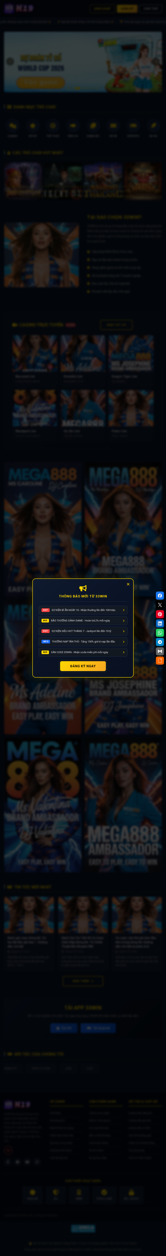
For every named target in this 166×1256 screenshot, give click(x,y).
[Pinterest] (160, 614)
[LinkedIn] (160, 623)
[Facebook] (160, 596)
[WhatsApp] (160, 633)
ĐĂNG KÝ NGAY (83, 666)
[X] (160, 605)
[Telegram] (160, 642)
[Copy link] (160, 661)
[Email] (160, 651)
